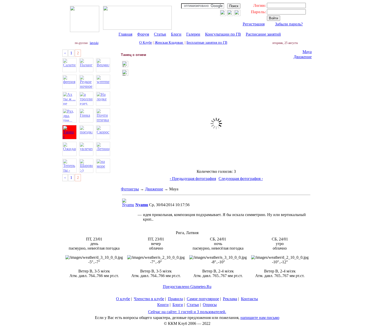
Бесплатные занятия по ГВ (206, 42)
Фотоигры (130, 189)
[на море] (103, 166)
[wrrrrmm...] (103, 82)
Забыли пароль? (289, 24)
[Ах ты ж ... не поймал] (69, 99)
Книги (163, 304)
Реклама (230, 299)
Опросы (210, 304)
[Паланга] (86, 65)
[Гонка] (86, 115)
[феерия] (69, 82)
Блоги (176, 34)
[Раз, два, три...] (69, 115)
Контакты (249, 299)
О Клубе (145, 42)
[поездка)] (86, 132)
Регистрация (254, 24)
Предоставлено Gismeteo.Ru (187, 286)
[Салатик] (69, 65)
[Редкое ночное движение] (86, 82)
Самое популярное (203, 299)
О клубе (123, 299)
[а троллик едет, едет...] (86, 99)
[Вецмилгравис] (103, 65)
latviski (94, 43)
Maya (307, 52)
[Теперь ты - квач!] (69, 166)
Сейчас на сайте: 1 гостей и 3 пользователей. (187, 312)
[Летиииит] (103, 149)
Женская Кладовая (169, 42)
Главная (125, 34)
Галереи (193, 34)
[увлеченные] (86, 149)
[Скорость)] (103, 132)
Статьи (160, 34)
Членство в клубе (149, 299)
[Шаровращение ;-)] (86, 166)
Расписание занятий (263, 34)
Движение (303, 57)
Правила (175, 299)
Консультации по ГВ (223, 34)
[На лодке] (103, 99)
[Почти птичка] (103, 115)
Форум (143, 34)
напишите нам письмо (259, 317)
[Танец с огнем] (69, 132)
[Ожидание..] (69, 149)
